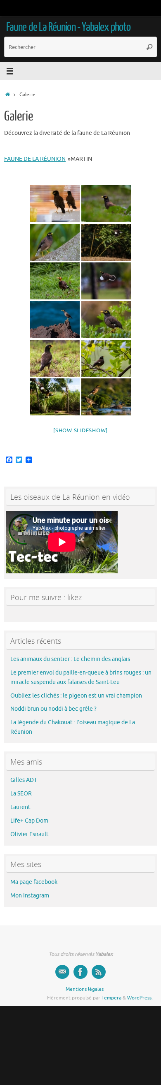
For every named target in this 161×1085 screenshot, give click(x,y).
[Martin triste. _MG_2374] (106, 358)
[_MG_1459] (55, 358)
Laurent (20, 807)
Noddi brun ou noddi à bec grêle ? (53, 708)
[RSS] (99, 972)
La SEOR (21, 793)
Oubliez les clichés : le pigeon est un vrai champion (76, 695)
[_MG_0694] (106, 319)
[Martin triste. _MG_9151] (106, 280)
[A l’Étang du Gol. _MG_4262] (106, 203)
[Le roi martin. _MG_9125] (55, 280)
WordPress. (140, 998)
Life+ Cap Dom (29, 820)
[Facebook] (80, 972)
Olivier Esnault (29, 834)
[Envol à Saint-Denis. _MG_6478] (106, 242)
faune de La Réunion (35, 158)
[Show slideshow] (80, 430)
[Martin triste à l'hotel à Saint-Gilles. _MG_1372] (55, 203)
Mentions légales (85, 989)
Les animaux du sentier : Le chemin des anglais (70, 659)
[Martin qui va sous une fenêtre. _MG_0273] (55, 396)
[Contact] (62, 972)
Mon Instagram (29, 895)
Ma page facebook (33, 882)
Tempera (111, 998)
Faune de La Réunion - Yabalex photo (68, 27)
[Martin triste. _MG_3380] (55, 242)
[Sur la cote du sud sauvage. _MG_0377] (55, 319)
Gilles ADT (23, 780)
